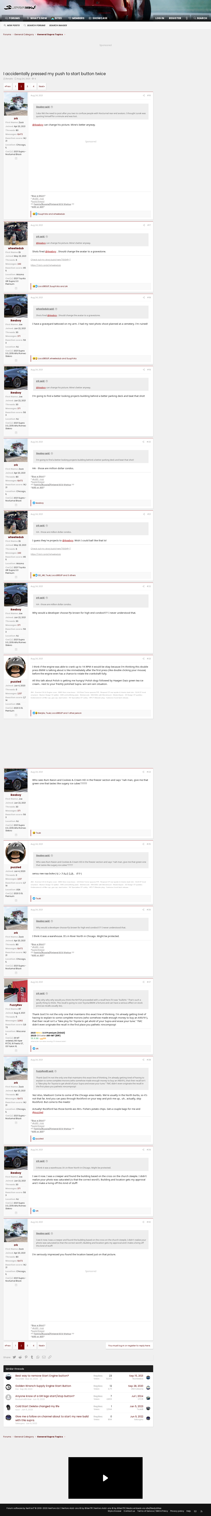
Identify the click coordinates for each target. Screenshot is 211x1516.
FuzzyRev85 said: (45, 1071)
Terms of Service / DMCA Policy (152, 1511)
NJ (17, 346)
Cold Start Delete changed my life (37, 1406)
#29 (149, 1149)
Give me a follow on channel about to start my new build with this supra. (52, 1418)
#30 (149, 1222)
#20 (149, 441)
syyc (17, 1409)
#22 (149, 586)
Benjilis (9, 78)
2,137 (19, 693)
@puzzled (37, 1112)
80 (17, 130)
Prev (8, 86)
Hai (17, 1389)
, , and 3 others (57, 575)
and (51, 214)
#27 (149, 982)
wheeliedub (16, 248)
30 (17, 332)
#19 (149, 369)
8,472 (20, 134)
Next (41, 86)
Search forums (36, 25)
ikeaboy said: (43, 106)
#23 (149, 658)
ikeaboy (16, 320)
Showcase (99, 18)
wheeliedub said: (45, 308)
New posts (13, 25)
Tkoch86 (19, 1378)
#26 (149, 909)
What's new (38, 18)
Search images (58, 25)
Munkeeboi (138, 1378)
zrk (16, 118)
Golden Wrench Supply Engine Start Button (43, 1386)
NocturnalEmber (23, 1399)
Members (78, 18)
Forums (14, 18)
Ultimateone (137, 1388)
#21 (149, 514)
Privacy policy (177, 1511)
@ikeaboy (37, 124)
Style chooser (114, 1511)
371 (18, 336)
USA (18, 704)
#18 (149, 297)
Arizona (20, 274)
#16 (149, 95)
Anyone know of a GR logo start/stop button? (45, 1396)
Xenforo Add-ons (76, 1508)
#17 (149, 225)
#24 (149, 771)
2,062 (20, 1020)
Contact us (129, 1511)
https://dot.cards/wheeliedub (46, 265)
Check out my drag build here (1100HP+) (51, 259)
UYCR (140, 1399)
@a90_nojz (38, 198)
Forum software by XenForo (33, 1508)
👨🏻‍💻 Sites (56, 18)
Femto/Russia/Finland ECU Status (52, 204)
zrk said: (40, 236)
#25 (149, 844)
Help (188, 1511)
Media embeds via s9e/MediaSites (143, 1508)
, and (53, 286)
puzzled (16, 681)
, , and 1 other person (60, 713)
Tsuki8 (140, 1409)
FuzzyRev (16, 1005)
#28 (149, 1059)
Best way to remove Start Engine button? (42, 1376)
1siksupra (20, 1423)
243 (19, 264)
